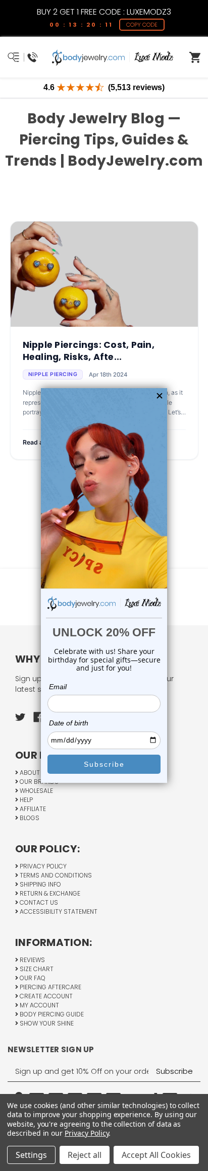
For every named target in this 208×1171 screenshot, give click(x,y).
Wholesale (35, 790)
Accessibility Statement (57, 911)
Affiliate (32, 808)
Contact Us (38, 902)
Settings (31, 1154)
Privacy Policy (42, 866)
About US (33, 772)
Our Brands (38, 781)
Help (25, 799)
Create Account (45, 996)
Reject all (84, 1154)
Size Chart (36, 969)
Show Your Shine (46, 1023)
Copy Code (142, 25)
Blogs (28, 818)
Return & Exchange (49, 893)
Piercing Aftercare (49, 987)
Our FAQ (31, 978)
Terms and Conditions (55, 875)
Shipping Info (39, 884)
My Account (38, 1005)
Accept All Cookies (156, 1154)
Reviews (31, 960)
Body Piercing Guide (51, 1014)
